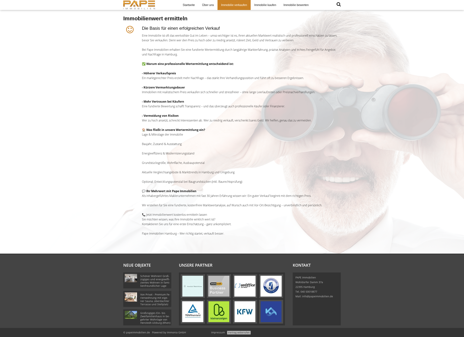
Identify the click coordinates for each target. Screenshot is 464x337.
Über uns (208, 5)
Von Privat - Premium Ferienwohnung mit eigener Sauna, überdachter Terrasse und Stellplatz (155, 299)
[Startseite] (148, 5)
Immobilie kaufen (265, 5)
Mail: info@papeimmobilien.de (314, 296)
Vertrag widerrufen (239, 332)
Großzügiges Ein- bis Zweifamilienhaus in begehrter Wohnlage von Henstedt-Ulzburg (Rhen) (155, 317)
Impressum (218, 332)
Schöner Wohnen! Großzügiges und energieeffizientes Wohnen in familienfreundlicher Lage (155, 281)
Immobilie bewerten (296, 5)
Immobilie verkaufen (234, 5)
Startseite (189, 5)
